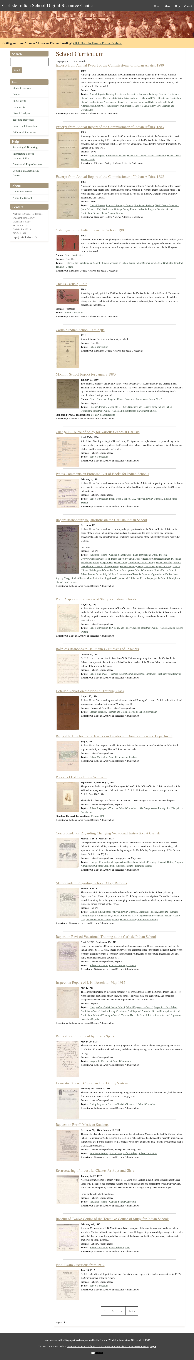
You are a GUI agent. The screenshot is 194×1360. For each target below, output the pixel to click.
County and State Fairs (148, 101)
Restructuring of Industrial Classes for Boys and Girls (95, 1170)
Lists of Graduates (164, 262)
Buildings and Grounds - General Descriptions (111, 570)
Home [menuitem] (157, 6)
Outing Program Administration (96, 915)
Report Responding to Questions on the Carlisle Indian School (101, 519)
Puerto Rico (77, 254)
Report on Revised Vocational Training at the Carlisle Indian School (106, 936)
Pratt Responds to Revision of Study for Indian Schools (96, 598)
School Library (147, 562)
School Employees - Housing (158, 566)
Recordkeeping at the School (154, 578)
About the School (22, 198)
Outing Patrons (130, 209)
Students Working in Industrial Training (139, 919)
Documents (19, 107)
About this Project (23, 191)
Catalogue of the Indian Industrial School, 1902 (91, 230)
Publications (19, 100)
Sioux (68, 254)
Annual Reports (97, 94)
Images (16, 94)
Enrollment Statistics (113, 97)
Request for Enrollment (101, 1061)
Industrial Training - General (152, 94)
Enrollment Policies (148, 911)
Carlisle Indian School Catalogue (80, 329)
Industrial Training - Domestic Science (134, 865)
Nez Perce (161, 399)
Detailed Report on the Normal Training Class (90, 690)
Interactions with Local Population (102, 919)
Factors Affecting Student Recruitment (151, 558)
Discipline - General (168, 911)
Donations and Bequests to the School (146, 406)
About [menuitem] (167, 6)
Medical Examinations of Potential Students (129, 574)
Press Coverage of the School (123, 1153)
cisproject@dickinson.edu (25, 237)
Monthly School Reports (103, 414)
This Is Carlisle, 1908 (71, 283)
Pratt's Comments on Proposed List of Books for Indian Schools (102, 473)
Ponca (152, 399)
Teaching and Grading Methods (122, 711)
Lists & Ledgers (21, 113)
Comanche (130, 399)
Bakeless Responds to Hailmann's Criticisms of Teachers (97, 648)
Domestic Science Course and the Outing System (92, 1083)
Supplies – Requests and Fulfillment (122, 578)
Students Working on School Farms (118, 262)
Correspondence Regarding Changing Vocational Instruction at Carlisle (108, 833)
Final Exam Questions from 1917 (80, 1264)
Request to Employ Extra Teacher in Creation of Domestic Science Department (114, 735)
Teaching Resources (23, 119)
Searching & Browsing (25, 147)
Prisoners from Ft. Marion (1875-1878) (142, 97)
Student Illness (174, 155)
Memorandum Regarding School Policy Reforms (91, 882)
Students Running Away (131, 566)
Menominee (142, 399)
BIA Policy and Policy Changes (147, 498)
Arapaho (112, 399)
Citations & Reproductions (27, 164)
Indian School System (121, 558)
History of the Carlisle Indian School (82, 262)
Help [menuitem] (177, 6)
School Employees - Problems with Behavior (159, 673)
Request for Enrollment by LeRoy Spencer (87, 1036)
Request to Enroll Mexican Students (82, 1124)
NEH (133, 1339)
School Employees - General (139, 1007)
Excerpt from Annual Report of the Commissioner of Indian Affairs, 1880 (110, 65)
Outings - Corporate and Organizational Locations (114, 861)
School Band (141, 105)
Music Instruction (95, 578)
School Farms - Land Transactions (134, 554)
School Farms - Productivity (94, 574)
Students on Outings (126, 101)
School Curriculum (171, 97)
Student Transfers (164, 562)
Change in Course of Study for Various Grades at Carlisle (98, 431)
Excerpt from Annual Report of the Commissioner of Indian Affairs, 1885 (110, 176)
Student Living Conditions (126, 562)
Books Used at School (119, 498)
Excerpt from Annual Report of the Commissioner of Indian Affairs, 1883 (110, 126)
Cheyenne (101, 399)
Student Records (22, 88)
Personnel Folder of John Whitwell (81, 776)
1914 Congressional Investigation (154, 808)
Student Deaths (88, 101)
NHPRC (146, 1339)
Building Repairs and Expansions (122, 94)
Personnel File (98, 816)
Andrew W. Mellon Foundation (115, 1339)
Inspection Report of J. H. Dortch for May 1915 (90, 982)
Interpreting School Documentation (23, 156)
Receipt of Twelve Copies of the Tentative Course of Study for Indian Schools (112, 1218)
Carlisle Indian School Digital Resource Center (47, 5)
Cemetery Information (25, 126)
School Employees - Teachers (104, 673)
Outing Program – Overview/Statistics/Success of (113, 1104)
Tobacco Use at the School (134, 1015)
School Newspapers (106, 101)
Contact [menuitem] (188, 6)
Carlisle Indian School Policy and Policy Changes (113, 911)
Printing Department (103, 562)
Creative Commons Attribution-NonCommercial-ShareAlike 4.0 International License (108, 1346)
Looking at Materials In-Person (26, 173)
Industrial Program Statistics (120, 105)
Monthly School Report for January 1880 (86, 374)
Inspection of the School (165, 1007)
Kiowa (120, 399)
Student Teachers (98, 711)
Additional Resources (24, 132)
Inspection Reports (90, 1018)
